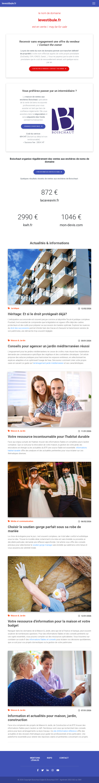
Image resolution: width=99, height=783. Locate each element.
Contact (64, 758)
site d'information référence (65, 731)
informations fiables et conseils (42, 639)
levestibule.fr (49, 20)
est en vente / (49, 26)
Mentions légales (35, 759)
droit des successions (19, 328)
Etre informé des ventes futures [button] (48, 172)
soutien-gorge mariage (42, 545)
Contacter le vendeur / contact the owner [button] (48, 68)
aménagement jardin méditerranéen (48, 363)
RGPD (49, 758)
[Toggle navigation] (94, 3)
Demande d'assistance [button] (32, 126)
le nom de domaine (49, 13)
